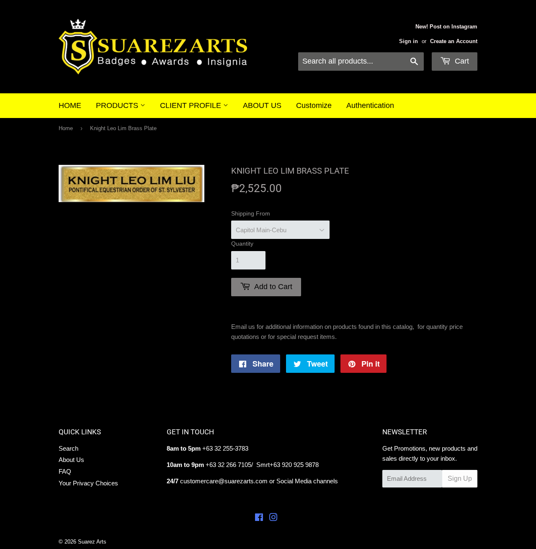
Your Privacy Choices (88, 483)
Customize (314, 105)
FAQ (65, 471)
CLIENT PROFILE (191, 105)
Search (68, 448)
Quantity (242, 243)
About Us (71, 459)
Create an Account (453, 41)
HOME (70, 105)
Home (66, 128)
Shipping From (250, 213)
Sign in (408, 41)
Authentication (370, 105)
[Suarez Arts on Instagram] (273, 518)
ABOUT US (262, 105)
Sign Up (460, 478)
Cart (461, 61)
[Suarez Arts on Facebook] (259, 518)
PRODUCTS (118, 105)
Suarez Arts (92, 542)
